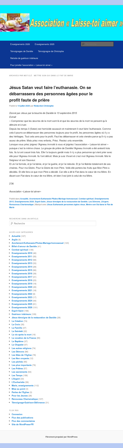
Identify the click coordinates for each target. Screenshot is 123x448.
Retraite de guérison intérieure (24, 58)
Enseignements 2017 (22, 276)
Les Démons (94, 201)
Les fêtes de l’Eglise (22, 354)
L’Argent (104, 201)
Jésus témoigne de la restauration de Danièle (67, 201)
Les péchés (17, 361)
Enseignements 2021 (22, 290)
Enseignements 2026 (20, 44)
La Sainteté (17, 331)
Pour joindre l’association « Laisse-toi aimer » (31, 65)
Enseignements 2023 (22, 297)
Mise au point (18, 388)
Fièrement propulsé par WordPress (61, 436)
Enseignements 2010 (22, 253)
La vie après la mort (21, 334)
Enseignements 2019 (22, 283)
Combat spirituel (86, 198)
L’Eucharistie (18, 382)
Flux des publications (22, 417)
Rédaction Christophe (44, 105)
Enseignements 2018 (22, 280)
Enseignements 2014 (22, 266)
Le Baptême (17, 341)
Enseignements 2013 (22, 263)
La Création (17, 321)
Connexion (17, 414)
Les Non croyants (20, 358)
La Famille (17, 327)
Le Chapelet (17, 344)
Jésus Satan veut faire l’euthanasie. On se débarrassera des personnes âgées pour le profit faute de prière (51, 93)
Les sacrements (19, 371)
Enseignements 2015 (22, 270)
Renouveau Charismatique (21, 204)
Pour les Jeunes (20, 395)
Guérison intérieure (21, 314)
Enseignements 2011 (22, 256)
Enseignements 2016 (22, 273)
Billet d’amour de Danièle (24, 246)
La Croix (16, 324)
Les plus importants (22, 365)
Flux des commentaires (23, 420)
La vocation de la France (24, 337)
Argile (15, 239)
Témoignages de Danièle (21, 51)
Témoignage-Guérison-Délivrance (28, 402)
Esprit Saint (40, 201)
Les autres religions (21, 348)
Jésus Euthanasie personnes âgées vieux (66, 204)
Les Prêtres (17, 368)
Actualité (24, 198)
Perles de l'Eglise (20, 392)
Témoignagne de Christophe (51, 51)
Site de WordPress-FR (22, 424)
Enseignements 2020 (22, 286)
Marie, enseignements (22, 385)
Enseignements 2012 (22, 259)
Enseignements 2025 (44, 44)
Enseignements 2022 (22, 293)
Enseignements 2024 (22, 300)
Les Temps (17, 375)
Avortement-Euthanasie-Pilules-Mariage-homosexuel (53, 198)
